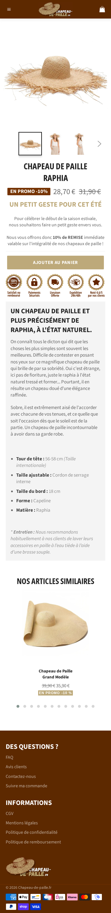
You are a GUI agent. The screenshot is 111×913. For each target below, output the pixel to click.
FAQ (9, 757)
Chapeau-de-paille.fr (35, 887)
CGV (9, 813)
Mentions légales (22, 823)
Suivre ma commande (26, 786)
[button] (18, 706)
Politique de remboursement (33, 842)
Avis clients (16, 767)
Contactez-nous (21, 776)
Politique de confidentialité (31, 832)
